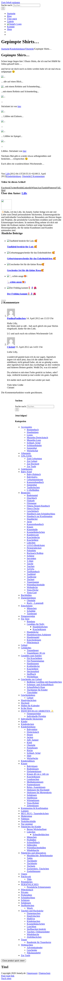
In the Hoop (26, 708)
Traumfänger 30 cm (36, 653)
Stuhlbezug (32, 797)
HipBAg (31, 918)
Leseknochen (33, 779)
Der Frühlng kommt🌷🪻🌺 (21, 294)
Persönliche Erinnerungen (39, 887)
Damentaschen (33, 913)
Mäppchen (32, 608)
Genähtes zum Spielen (31, 655)
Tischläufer (32, 861)
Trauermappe (33, 582)
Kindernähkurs (28, 761)
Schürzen (25, 900)
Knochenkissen (34, 640)
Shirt (29, 755)
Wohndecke (32, 587)
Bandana (31, 621)
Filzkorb (31, 500)
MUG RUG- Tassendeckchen (35, 813)
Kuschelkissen (39, 629)
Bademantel (32, 495)
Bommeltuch (33, 429)
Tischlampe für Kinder (37, 690)
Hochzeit (25, 703)
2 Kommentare (38, 176)
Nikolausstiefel (34, 953)
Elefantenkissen (34, 771)
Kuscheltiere (32, 540)
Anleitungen (26, 469)
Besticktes (25, 492)
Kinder (24, 721)
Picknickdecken (34, 548)
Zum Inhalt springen (10, 2)
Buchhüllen (26, 595)
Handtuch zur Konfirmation (39, 516)
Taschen (30, 566)
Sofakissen (32, 795)
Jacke (29, 521)
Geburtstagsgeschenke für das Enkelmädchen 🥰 (31, 258)
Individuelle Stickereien (32, 719)
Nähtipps (25, 818)
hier (19, 106)
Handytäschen (33, 916)
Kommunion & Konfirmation (34, 808)
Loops (30, 435)
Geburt (24, 645)
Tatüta (30, 858)
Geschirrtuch (33, 511)
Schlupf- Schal (33, 443)
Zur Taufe (31, 466)
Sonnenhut (32, 448)
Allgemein (26, 453)
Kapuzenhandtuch (35, 482)
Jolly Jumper (33, 740)
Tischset (30, 579)
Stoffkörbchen (27, 905)
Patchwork (26, 876)
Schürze (30, 556)
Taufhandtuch (33, 571)
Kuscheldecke (33, 537)
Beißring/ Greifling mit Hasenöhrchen (44, 682)
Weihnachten (27, 945)
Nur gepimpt (27, 824)
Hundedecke (33, 632)
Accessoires (26, 427)
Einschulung (27, 605)
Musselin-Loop (34, 440)
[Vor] (5, 300)
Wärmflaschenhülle (36, 584)
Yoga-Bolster (33, 803)
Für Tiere (25, 619)
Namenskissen (33, 784)
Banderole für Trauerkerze (39, 942)
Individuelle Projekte (36, 716)
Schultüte (31, 611)
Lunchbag (31, 926)
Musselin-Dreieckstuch (37, 437)
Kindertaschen (33, 921)
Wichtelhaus (32, 676)
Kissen (30, 527)
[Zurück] (2, 300)
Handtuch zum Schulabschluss (41, 513)
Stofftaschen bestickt (36, 929)
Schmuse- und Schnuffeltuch (40, 684)
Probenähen (26, 895)
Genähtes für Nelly (35, 624)
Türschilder (32, 692)
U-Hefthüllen (33, 490)
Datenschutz (44, 973)
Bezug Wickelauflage (37, 829)
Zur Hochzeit (33, 464)
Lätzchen (31, 542)
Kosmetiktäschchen (36, 532)
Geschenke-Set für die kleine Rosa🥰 (25, 270)
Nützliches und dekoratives (33, 853)
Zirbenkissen (33, 805)
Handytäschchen (28, 700)
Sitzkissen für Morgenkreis (39, 792)
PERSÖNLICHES (30, 884)
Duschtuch (32, 498)
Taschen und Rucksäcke (32, 910)
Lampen (25, 811)
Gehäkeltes (26, 648)
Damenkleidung (28, 598)
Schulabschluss (28, 897)
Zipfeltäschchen (34, 937)
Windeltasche (33, 850)
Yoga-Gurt (32, 592)
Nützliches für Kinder (31, 826)
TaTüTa (30, 569)
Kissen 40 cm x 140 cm (38, 774)
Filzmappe (31, 503)
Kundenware (33, 534)
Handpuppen (33, 663)
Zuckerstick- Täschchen (38, 868)
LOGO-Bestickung (36, 545)
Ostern (24, 874)
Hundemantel (33, 637)
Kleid (29, 742)
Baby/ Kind (26, 471)
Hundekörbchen (40, 626)
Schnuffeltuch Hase (36, 687)
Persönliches (27, 882)
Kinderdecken (27, 724)
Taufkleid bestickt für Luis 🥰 (22, 246)
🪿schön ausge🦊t (16, 282)
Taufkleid (31, 574)
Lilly (8, 173)
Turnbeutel (32, 613)
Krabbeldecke (33, 666)
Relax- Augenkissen (36, 787)
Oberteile (26, 176)
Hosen (30, 734)
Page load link (7, 976)
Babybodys (32, 477)
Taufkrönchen (33, 487)
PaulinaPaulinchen (16, 318)
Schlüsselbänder (34, 445)
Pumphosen (32, 748)
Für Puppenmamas (35, 661)
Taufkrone (31, 577)
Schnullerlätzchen (41, 834)
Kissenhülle (32, 529)
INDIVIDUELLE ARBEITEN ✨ (37, 711)
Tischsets (31, 866)
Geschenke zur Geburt (31, 679)
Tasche (30, 563)
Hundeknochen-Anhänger (39, 634)
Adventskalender (34, 947)
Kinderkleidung (13, 176)
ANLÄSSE (26, 456)
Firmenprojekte (28, 616)
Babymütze (32, 729)
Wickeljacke (32, 758)
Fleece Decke (33, 508)
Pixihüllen (31, 840)
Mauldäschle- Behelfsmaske (40, 855)
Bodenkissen (33, 769)
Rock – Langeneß (35, 603)
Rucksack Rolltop (35, 553)
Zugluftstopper (33, 871)
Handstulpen (33, 432)
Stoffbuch (31, 674)
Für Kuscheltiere (34, 658)
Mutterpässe (26, 816)
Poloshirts (31, 550)
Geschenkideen (28, 695)
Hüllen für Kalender (30, 705)
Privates (24, 892)
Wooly (30, 908)
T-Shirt (30, 561)
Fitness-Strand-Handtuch (38, 506)
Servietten (31, 558)
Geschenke (32, 950)
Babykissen (32, 766)
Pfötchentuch (33, 642)
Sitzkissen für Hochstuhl (38, 790)
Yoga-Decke (32, 590)
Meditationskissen (35, 782)
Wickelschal (32, 450)
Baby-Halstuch (34, 474)
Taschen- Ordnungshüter (38, 931)
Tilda (29, 879)
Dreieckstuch (33, 732)
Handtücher (32, 519)
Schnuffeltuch (33, 842)
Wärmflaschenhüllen (36, 847)
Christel (11, 347)
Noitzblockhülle (28, 821)
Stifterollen (32, 845)
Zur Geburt (32, 461)
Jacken (30, 737)
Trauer (24, 939)
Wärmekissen (33, 800)
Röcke (30, 750)
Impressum (32, 973)
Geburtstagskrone (35, 479)
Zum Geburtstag (34, 458)
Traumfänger (33, 650)
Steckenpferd (33, 671)
